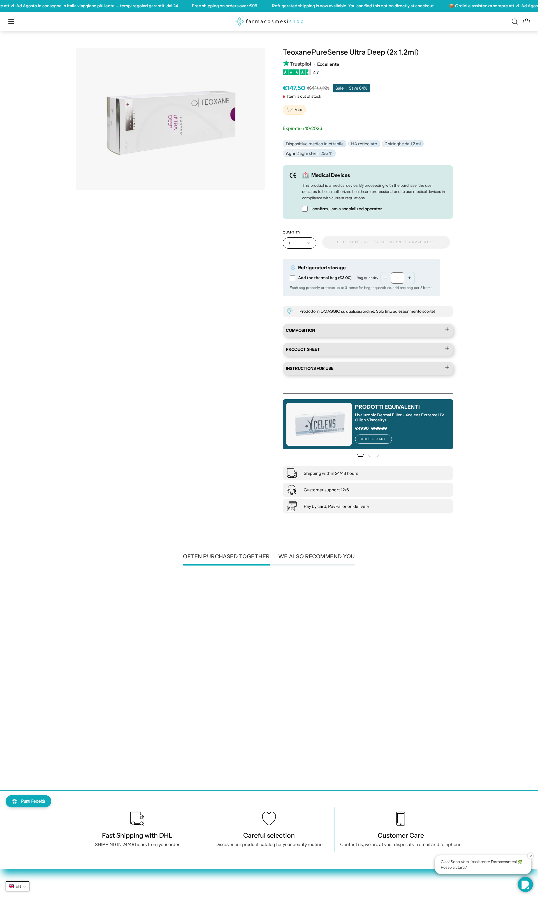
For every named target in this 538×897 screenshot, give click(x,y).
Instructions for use (309, 368)
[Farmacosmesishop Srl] (269, 22)
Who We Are (307, 879)
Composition (300, 330)
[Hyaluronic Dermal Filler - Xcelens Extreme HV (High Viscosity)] (319, 424)
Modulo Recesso (371, 870)
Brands (301, 870)
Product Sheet (303, 349)
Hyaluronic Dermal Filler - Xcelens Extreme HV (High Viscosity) (399, 417)
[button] (515, 21)
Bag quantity (367, 277)
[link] (368, 74)
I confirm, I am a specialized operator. (346, 209)
